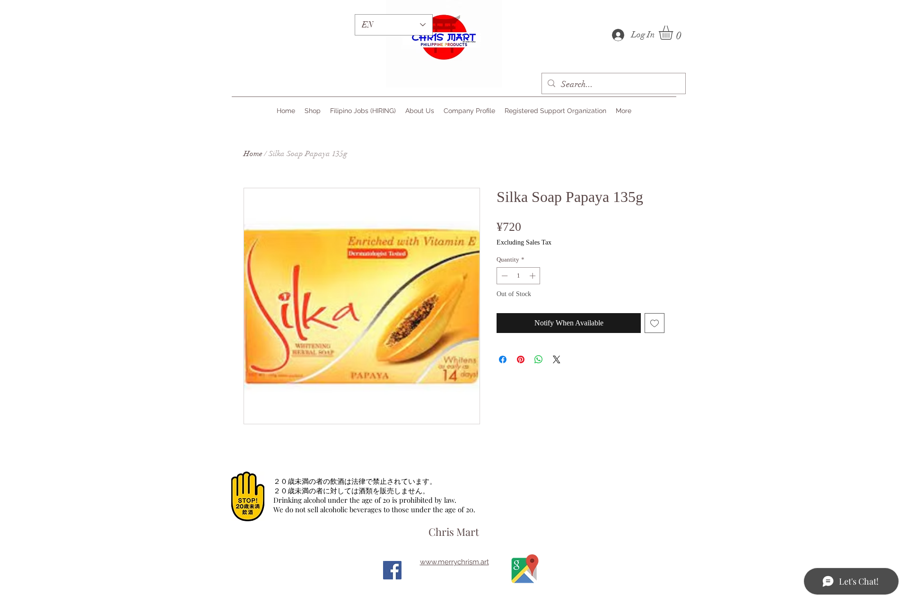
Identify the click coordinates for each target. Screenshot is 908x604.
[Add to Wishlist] (654, 323)
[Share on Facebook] (502, 359)
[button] (674, 33)
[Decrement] (503, 276)
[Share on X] (556, 359)
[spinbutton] (518, 276)
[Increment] (533, 276)
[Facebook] (392, 570)
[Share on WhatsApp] (538, 359)
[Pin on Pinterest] (520, 359)
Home (253, 153)
